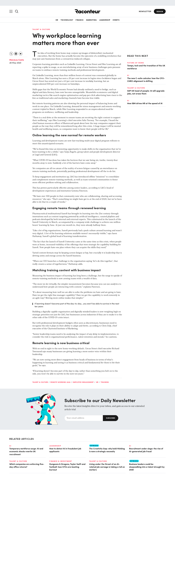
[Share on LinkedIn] (16, 54)
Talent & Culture (41, 29)
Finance (79, 20)
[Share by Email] (21, 54)
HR (57, 20)
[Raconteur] (87, 11)
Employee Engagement (83, 382)
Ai (128, 75)
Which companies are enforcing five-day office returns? (26, 465)
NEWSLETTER (145, 11)
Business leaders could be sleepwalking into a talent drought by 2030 (146, 467)
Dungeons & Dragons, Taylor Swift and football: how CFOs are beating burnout (67, 467)
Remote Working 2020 (60, 382)
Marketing (91, 20)
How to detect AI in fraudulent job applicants (65, 450)
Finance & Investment (60, 461)
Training (105, 382)
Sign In (160, 11)
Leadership (104, 20)
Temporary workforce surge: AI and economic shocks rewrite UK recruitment (26, 451)
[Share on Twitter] (11, 54)
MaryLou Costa (16, 59)
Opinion (94, 446)
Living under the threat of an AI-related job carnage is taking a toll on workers (107, 467)
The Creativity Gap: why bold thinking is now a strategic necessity (107, 450)
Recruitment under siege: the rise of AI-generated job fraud (146, 450)
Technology (67, 20)
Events (116, 20)
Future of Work (135, 63)
